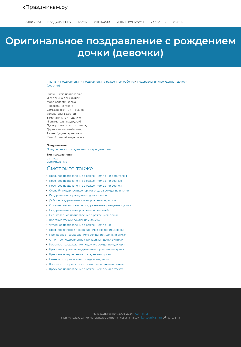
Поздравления (59, 22)
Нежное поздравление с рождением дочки (79, 259)
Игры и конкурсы (130, 22)
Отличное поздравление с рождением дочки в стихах (86, 239)
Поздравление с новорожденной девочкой (79, 210)
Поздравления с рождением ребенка (109, 81)
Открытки (33, 22)
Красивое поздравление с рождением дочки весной (85, 185)
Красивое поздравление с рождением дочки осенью (85, 180)
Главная (52, 81)
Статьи (178, 22)
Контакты (141, 313)
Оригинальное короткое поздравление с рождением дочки (90, 205)
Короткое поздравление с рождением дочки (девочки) (86, 264)
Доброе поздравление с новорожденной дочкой (82, 200)
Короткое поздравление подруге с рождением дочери (87, 244)
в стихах (52, 158)
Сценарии (102, 22)
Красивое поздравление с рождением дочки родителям (88, 175)
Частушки (159, 22)
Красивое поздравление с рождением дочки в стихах (86, 269)
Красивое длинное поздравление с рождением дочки (86, 229)
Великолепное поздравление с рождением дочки (83, 215)
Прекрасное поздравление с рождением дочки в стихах (87, 234)
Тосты (83, 22)
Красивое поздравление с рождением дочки (80, 254)
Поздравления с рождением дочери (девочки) (79, 149)
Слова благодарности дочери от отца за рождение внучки (89, 190)
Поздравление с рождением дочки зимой (78, 195)
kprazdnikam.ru (151, 317)
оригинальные (57, 161)
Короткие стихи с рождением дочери (74, 220)
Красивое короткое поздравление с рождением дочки (86, 249)
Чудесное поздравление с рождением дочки (80, 224)
